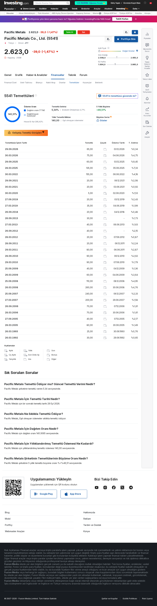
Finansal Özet (10, 82)
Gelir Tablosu (26, 82)
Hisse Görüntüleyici (27, 13)
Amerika (138, 13)
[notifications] (145, 2)
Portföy (8, 525)
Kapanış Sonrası (83, 13)
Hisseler (10, 13)
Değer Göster (129, 51)
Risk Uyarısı (147, 598)
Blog (7, 512)
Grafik (19, 74)
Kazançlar (87, 82)
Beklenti (99, 82)
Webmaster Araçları (15, 531)
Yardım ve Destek (92, 525)
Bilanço (39, 82)
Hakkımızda (89, 512)
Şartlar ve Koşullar (110, 598)
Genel (7, 74)
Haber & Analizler (36, 74)
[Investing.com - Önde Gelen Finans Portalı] (16, 3)
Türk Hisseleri (43, 13)
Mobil (7, 518)
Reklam (87, 518)
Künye (86, 531)
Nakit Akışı (50, 82)
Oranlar (62, 82)
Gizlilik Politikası (130, 598)
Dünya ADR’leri (110, 13)
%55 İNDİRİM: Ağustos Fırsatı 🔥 (91, 3)
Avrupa (147, 13)
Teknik (72, 74)
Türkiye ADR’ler (125, 13)
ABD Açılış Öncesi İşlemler (63, 13)
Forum (83, 74)
